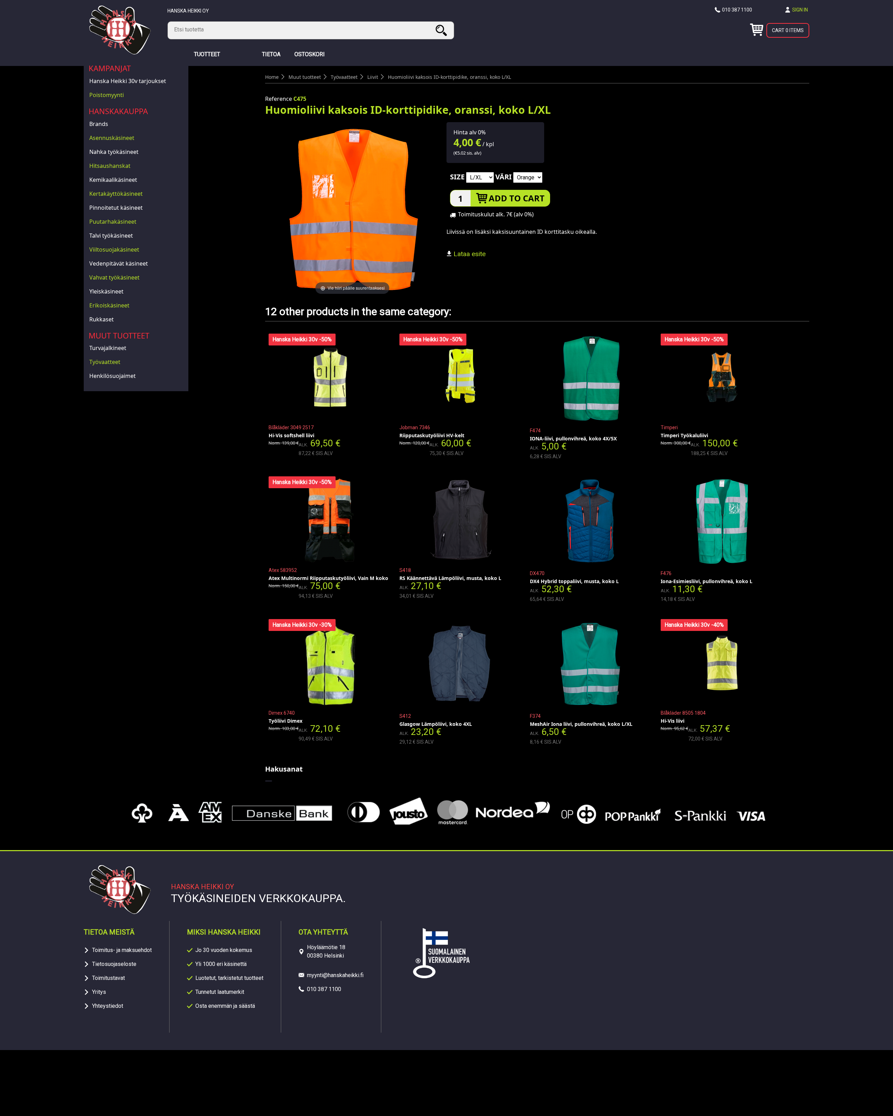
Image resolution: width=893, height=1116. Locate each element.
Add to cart (517, 198)
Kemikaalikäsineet (113, 180)
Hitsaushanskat (109, 166)
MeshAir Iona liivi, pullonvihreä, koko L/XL (581, 724)
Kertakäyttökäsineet (116, 194)
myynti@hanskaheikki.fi (335, 975)
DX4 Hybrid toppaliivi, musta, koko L (574, 581)
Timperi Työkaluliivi (684, 435)
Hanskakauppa (118, 111)
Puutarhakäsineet (112, 221)
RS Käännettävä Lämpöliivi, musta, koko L (450, 578)
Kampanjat (110, 68)
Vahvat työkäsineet (114, 277)
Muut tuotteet (119, 335)
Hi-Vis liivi (672, 720)
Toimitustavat (108, 978)
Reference (278, 99)
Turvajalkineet (107, 348)
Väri (503, 176)
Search (442, 30)
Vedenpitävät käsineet (118, 263)
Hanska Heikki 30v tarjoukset (127, 81)
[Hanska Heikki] (120, 52)
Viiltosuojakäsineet (114, 249)
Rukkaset (101, 319)
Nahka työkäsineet (113, 152)
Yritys (99, 992)
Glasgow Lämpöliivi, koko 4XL (435, 724)
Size (457, 176)
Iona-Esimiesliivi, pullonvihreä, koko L (706, 581)
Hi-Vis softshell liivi (291, 435)
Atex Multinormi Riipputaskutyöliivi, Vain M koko (328, 578)
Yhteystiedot (107, 1006)
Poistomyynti (106, 95)
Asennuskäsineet (111, 138)
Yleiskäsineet (106, 291)
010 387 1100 (737, 10)
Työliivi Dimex (285, 720)
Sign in (800, 10)
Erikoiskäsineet (109, 305)
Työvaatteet (104, 362)
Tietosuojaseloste (114, 964)
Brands (98, 124)
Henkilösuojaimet (112, 376)
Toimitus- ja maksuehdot (122, 950)
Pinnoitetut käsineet (116, 207)
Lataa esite (469, 254)
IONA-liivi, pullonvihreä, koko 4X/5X (573, 438)
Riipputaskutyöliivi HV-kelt (431, 435)
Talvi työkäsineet (111, 235)
